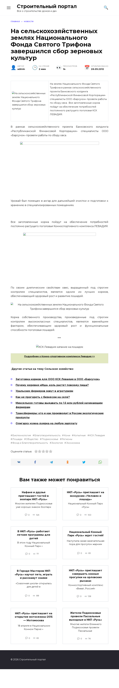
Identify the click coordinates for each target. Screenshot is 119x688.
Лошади (17, 439)
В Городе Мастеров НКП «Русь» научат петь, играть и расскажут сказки (33, 574)
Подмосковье (50, 439)
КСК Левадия (97, 435)
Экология (57, 442)
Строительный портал (47, 6)
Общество (32, 439)
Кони (67, 435)
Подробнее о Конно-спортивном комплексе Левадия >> (59, 356)
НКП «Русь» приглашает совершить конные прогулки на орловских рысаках (85, 575)
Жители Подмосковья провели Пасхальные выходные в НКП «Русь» (85, 616)
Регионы (67, 439)
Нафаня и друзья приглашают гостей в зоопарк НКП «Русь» (33, 496)
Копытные (80, 435)
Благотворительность (47, 435)
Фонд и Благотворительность (30, 442)
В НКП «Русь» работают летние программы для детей (33, 535)
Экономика (73, 442)
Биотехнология (21, 435)
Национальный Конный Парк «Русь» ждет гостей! (86, 533)
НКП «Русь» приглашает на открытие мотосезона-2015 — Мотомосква (34, 617)
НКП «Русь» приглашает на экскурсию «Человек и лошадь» (85, 496)
